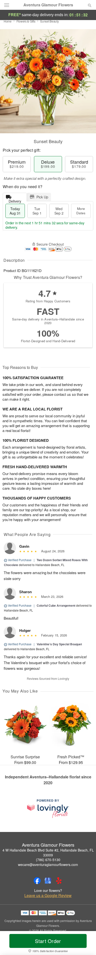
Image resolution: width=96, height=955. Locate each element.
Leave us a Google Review (48, 895)
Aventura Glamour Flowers (48, 5)
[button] (85, 944)
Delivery (15, 200)
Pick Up (42, 196)
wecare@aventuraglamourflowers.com (48, 864)
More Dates (80, 210)
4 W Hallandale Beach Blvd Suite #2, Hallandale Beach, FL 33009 (48, 852)
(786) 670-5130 (48, 859)
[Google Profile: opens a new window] (48, 880)
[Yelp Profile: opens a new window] (58, 880)
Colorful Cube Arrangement (56, 605)
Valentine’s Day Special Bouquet (59, 644)
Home (8, 21)
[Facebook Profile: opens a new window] (37, 880)
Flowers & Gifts (25, 21)
